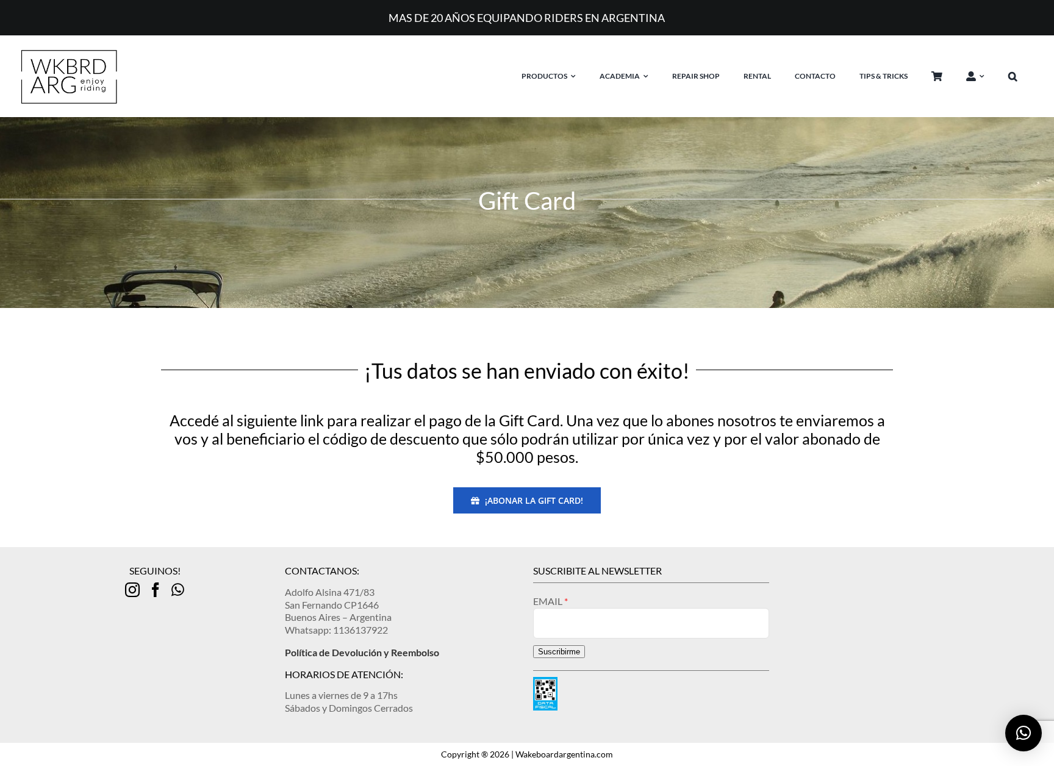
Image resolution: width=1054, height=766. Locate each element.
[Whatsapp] (177, 589)
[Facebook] (155, 589)
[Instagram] (132, 589)
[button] (1022, 76)
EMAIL (548, 601)
